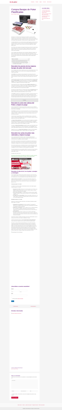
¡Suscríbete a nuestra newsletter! (17, 63)
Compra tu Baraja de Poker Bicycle (16, 367)
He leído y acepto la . (17, 298)
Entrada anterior (15, 306)
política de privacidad (20, 298)
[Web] (33, 391)
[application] (51, 2)
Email (12, 293)
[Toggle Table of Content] (28, 59)
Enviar (13, 301)
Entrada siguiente (34, 306)
